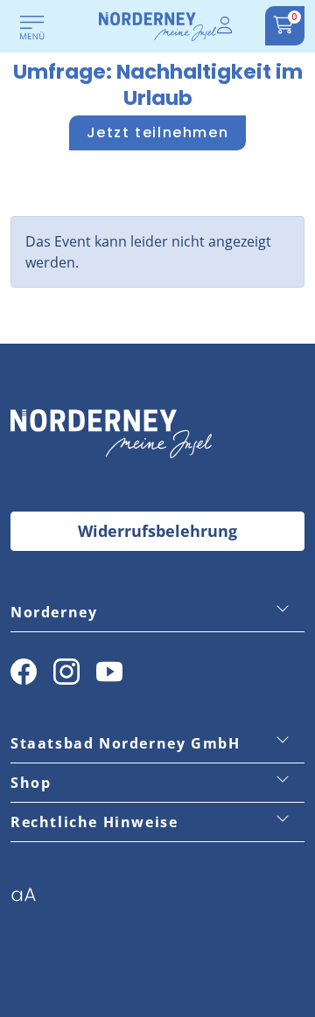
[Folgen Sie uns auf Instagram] (66, 671)
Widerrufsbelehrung (157, 530)
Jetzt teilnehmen (158, 132)
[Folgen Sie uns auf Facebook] (23, 671)
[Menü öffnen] (32, 28)
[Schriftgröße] (30, 899)
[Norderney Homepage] (157, 25)
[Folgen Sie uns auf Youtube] (109, 671)
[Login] (226, 25)
